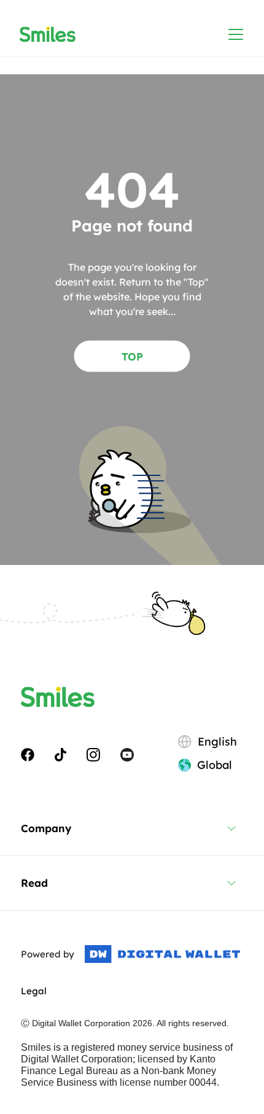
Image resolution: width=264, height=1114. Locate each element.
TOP (132, 355)
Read (34, 882)
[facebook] (27, 753)
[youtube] (127, 753)
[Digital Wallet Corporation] (162, 954)
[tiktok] (60, 753)
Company (46, 828)
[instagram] (93, 753)
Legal (34, 991)
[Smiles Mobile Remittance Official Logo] (48, 34)
